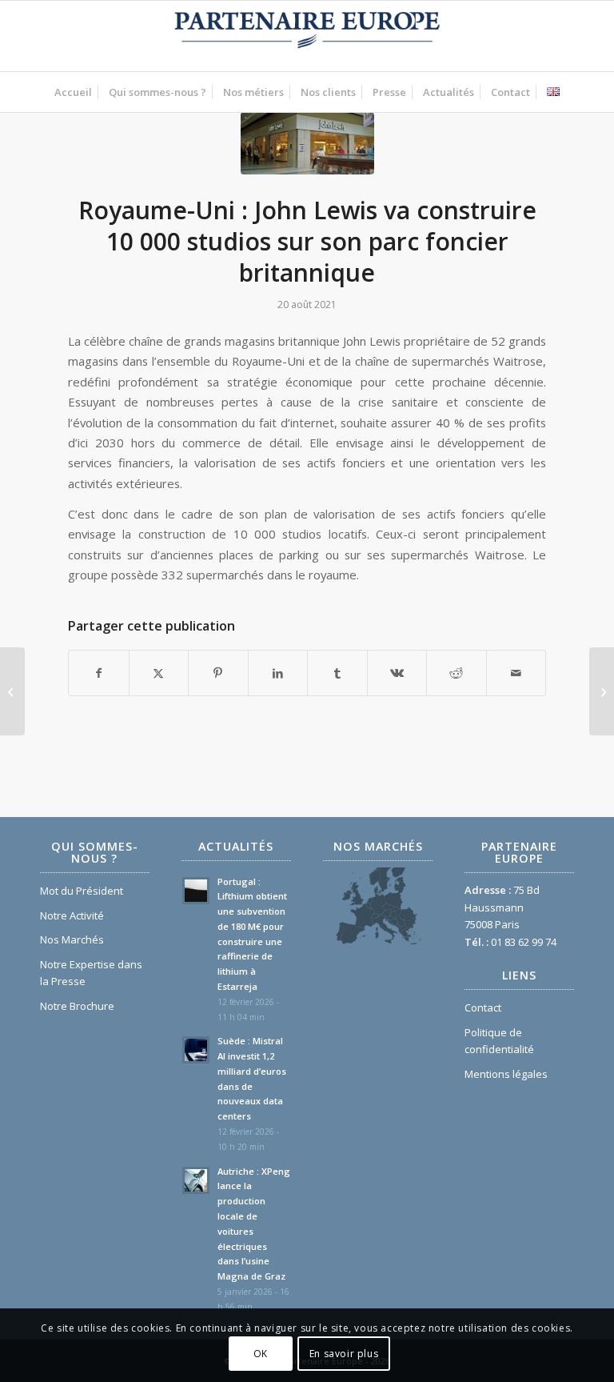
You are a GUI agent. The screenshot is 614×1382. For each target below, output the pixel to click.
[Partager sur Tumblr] (337, 673)
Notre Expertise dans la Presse (91, 972)
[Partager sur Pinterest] (218, 673)
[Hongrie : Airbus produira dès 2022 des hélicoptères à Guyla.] (12, 691)
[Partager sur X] (159, 673)
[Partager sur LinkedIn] (278, 673)
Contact (482, 1007)
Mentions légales (506, 1074)
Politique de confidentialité (499, 1040)
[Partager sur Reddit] (456, 673)
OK (260, 1353)
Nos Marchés (72, 939)
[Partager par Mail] (516, 673)
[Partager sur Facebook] (99, 673)
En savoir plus (343, 1353)
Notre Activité (72, 915)
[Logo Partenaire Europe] (307, 36)
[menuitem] (73, 92)
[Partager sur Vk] (397, 673)
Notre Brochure (77, 1006)
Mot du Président (81, 890)
